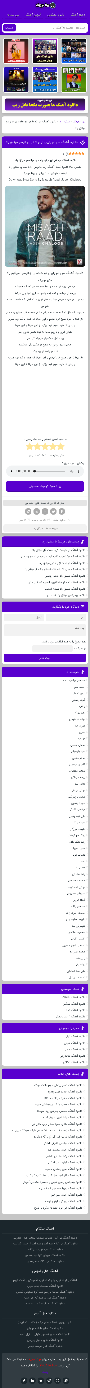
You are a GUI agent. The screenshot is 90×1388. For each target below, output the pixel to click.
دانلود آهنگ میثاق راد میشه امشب (65, 588)
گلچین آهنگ (33, 14)
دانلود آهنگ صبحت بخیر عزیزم (45, 1286)
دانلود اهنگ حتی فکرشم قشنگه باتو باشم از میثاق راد (54, 569)
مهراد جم (80, 725)
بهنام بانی (80, 964)
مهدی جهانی (78, 790)
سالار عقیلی (78, 758)
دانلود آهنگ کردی (74, 1043)
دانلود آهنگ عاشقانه (73, 997)
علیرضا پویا (79, 854)
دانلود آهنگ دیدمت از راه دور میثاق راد (62, 563)
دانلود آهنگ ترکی (74, 1036)
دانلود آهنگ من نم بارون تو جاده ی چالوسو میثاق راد (41, 142)
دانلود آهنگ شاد (75, 1010)
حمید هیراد (78, 848)
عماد (82, 861)
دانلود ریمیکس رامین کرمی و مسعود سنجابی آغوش (52, 1182)
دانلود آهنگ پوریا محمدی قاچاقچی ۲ (60, 1188)
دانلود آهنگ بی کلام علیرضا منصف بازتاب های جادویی (45, 1237)
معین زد (80, 867)
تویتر (53, 511)
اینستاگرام (57, 1381)
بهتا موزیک (79, 121)
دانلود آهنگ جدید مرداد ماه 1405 (62, 1098)
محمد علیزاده (77, 951)
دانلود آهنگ (78, 14)
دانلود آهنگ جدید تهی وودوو (65, 1091)
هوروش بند (78, 926)
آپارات (66, 1381)
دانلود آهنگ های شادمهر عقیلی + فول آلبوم (45, 1334)
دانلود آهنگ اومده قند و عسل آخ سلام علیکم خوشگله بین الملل (45, 1130)
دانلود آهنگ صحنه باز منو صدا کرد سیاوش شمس (45, 1291)
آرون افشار (79, 693)
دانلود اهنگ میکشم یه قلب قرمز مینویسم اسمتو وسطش (52, 556)
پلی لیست (13, 14)
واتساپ (36, 511)
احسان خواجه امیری (73, 945)
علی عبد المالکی (76, 971)
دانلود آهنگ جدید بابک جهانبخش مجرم (58, 1104)
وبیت (45, 1371)
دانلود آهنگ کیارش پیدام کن (65, 1162)
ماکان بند (80, 783)
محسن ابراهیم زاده (74, 680)
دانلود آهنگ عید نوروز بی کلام (45, 1249)
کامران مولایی (77, 764)
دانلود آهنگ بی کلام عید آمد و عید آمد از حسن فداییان (45, 1243)
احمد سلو (79, 687)
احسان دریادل (77, 977)
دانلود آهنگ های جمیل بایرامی (45, 1340)
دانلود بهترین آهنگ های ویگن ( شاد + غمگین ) (45, 1322)
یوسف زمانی (78, 777)
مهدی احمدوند (76, 887)
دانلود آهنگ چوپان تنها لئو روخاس (45, 1255)
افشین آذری (78, 938)
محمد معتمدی (76, 880)
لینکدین (45, 511)
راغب (82, 706)
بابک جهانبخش (76, 835)
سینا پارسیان (78, 751)
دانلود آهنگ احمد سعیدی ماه (65, 1149)
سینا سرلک (79, 822)
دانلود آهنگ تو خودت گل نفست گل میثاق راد (58, 550)
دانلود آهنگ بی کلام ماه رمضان (45, 1261)
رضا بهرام (80, 712)
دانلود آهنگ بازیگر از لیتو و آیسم (63, 1201)
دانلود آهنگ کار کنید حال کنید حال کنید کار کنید (54, 1175)
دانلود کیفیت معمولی (43, 486)
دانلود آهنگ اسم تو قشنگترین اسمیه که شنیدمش (56, 582)
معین (82, 732)
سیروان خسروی (76, 893)
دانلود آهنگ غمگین (74, 1003)
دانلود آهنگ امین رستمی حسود (63, 1169)
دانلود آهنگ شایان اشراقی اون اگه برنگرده (58, 1136)
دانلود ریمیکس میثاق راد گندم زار (66, 595)
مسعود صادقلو (76, 932)
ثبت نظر (45, 657)
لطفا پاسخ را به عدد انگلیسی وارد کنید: (63, 641)
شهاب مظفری (77, 770)
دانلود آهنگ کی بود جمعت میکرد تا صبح (58, 1207)
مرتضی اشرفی (77, 809)
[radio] (60, 447)
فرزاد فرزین (78, 900)
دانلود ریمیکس (55, 14)
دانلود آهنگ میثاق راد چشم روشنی (65, 575)
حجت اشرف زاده (75, 913)
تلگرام (28, 511)
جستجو (9, 28)
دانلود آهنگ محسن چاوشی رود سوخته (59, 1111)
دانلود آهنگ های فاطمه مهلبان (45, 1328)
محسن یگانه (78, 906)
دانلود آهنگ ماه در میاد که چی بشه (45, 1297)
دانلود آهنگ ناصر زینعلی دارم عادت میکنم (58, 1085)
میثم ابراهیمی (77, 719)
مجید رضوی (78, 803)
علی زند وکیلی (76, 816)
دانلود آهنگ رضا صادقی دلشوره (63, 1156)
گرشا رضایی (78, 700)
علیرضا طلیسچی (75, 919)
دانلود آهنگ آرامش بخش (70, 1016)
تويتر (41, 1381)
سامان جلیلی (77, 745)
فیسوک (62, 511)
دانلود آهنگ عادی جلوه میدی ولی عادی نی (57, 1124)
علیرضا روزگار (78, 829)
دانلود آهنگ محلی (74, 1049)
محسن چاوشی (76, 796)
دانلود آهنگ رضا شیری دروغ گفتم (62, 1117)
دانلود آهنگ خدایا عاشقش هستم (45, 1303)
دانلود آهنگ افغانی (74, 1062)
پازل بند (80, 958)
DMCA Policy (48, 1365)
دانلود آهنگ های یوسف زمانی (45, 1346)
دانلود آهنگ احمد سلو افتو (66, 1194)
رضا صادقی (78, 874)
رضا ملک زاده (77, 841)
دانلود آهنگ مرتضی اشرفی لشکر (63, 1143)
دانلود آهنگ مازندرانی (72, 1055)
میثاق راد (64, 121)
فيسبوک (24, 1381)
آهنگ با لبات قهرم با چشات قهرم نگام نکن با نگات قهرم (45, 1280)
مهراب (81, 738)
